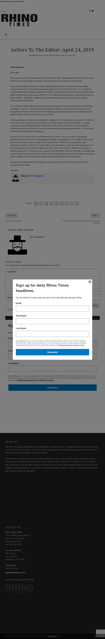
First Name (21, 316)
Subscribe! (52, 352)
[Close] (89, 281)
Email (18, 303)
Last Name (21, 328)
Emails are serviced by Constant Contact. (72, 345)
